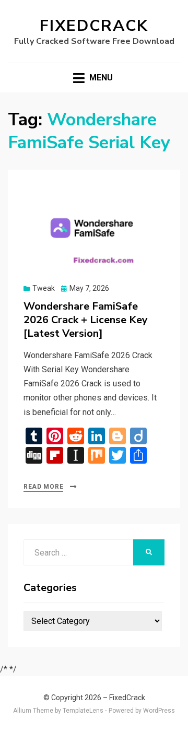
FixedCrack (94, 26)
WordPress (159, 710)
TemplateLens (83, 710)
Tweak (43, 288)
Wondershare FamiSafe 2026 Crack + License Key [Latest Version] (86, 319)
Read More (43, 486)
